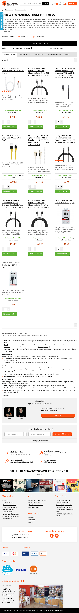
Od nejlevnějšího (24, 54)
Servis (31, 522)
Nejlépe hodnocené (54, 54)
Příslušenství (9, 10)
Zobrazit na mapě (7, 595)
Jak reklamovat (7, 512)
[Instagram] (57, 536)
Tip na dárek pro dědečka (64, 507)
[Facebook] (52, 536)
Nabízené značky (34, 502)
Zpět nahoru (6, 395)
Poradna (32, 520)
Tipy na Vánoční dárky (63, 500)
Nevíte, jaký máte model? (40, 440)
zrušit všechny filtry (56, 48)
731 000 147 (53, 408)
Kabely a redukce (20, 10)
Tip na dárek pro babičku (64, 505)
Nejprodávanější (9, 54)
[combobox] (15, 434)
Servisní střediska (8, 509)
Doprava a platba (8, 502)
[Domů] (2, 10)
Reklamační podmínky (10, 507)
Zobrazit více (6, 31)
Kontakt (5, 500)
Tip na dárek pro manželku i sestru (65, 510)
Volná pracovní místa (36, 505)
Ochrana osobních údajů (11, 516)
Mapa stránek (7, 519)
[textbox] (15, 434)
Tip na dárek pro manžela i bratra (64, 515)
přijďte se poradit (50, 462)
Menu (73, 3)
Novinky (67, 54)
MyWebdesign (59, 610)
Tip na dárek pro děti (62, 502)
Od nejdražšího (39, 54)
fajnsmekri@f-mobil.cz (50, 410)
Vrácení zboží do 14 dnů (11, 514)
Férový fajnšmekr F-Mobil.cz (38, 500)
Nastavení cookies (35, 507)
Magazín (32, 517)
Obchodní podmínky (9, 505)
